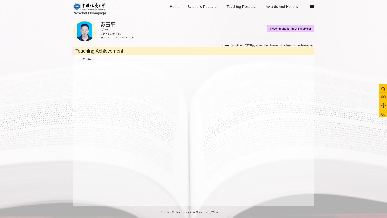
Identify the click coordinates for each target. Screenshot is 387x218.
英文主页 (249, 45)
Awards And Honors (282, 7)
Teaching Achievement (300, 45)
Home (174, 7)
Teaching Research (242, 7)
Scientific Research (202, 7)
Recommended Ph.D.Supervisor (290, 28)
